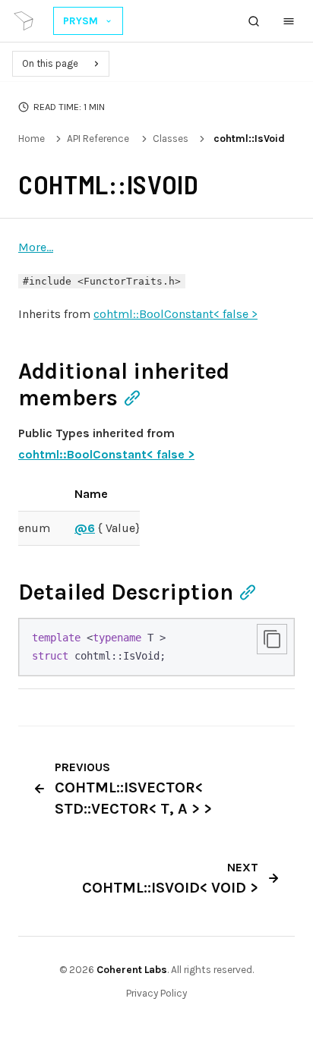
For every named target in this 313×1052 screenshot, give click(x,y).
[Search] (253, 21)
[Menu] (289, 21)
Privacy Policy (156, 993)
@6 (84, 528)
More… (35, 247)
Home (31, 138)
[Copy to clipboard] (272, 639)
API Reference (98, 138)
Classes (170, 138)
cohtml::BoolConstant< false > (175, 314)
